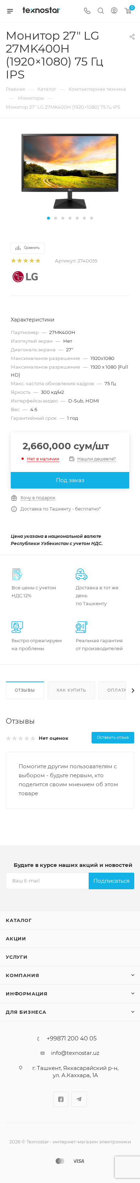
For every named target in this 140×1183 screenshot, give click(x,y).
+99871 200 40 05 (72, 1039)
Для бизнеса (26, 1012)
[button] (48, 218)
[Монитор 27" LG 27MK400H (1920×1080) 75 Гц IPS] (70, 171)
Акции (16, 938)
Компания (22, 975)
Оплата (117, 690)
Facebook (61, 1099)
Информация (27, 994)
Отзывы (25, 690)
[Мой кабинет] (114, 11)
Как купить (71, 690)
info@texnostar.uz (75, 1052)
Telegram (79, 1099)
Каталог (19, 920)
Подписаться (111, 880)
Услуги (17, 957)
